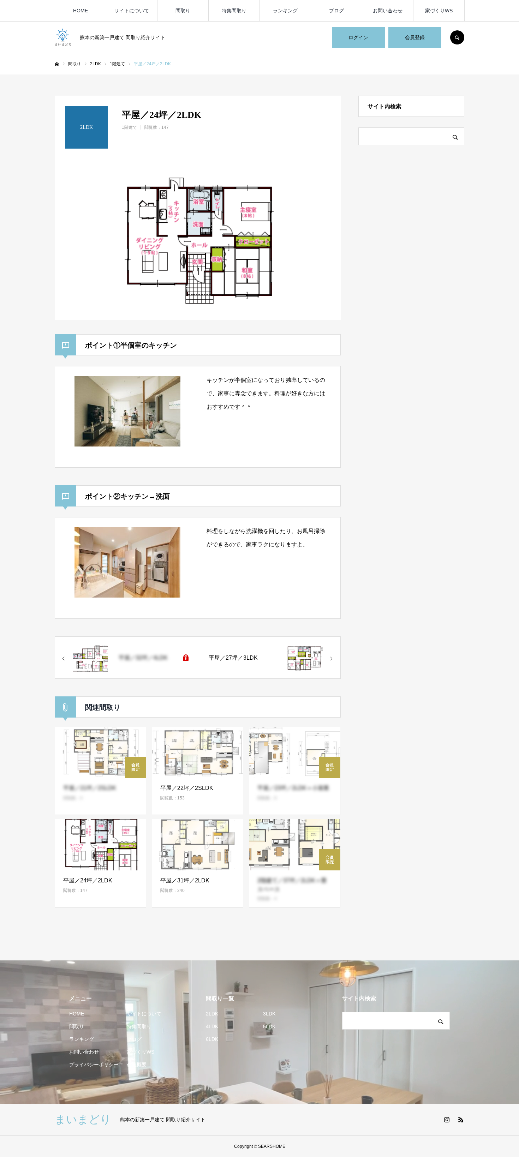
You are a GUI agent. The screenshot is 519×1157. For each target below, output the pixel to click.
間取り (182, 10)
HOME (80, 10)
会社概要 (137, 1064)
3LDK (269, 1014)
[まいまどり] (63, 37)
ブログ (336, 10)
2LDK (212, 1014)
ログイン (358, 37)
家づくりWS (439, 10)
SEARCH (457, 37)
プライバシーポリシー (94, 1064)
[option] (198, 239)
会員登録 (415, 37)
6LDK (212, 1039)
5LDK (269, 1026)
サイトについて (131, 10)
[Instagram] (446, 1119)
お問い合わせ (387, 10)
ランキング (285, 10)
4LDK (212, 1026)
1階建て (129, 127)
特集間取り (234, 10)
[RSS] (460, 1119)
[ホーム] (57, 64)
